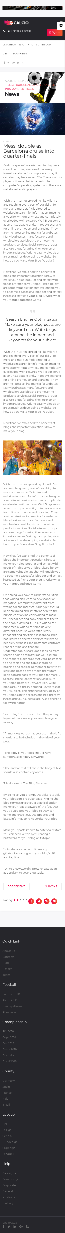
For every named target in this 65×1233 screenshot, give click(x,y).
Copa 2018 (35, 80)
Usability (7, 1203)
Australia (8, 1055)
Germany (8, 1080)
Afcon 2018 (9, 1000)
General (7, 1191)
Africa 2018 (9, 1049)
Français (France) (21, 30)
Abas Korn (9, 1012)
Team (6, 974)
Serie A (7, 1136)
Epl (4, 1124)
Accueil (10, 80)
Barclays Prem (12, 1006)
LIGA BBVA (9, 44)
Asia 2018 (8, 1043)
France (7, 1092)
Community (10, 1179)
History (7, 968)
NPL (30, 44)
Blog (5, 962)
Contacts (8, 957)
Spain (6, 1086)
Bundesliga (10, 1142)
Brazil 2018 (9, 1061)
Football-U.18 (11, 994)
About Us (8, 951)
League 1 (8, 1154)
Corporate (9, 1185)
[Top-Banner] (32, 8)
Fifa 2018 (8, 1031)
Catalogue (9, 1173)
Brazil (6, 1104)
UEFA (6, 53)
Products (8, 1197)
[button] (54, 32)
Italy (5, 1098)
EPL (21, 44)
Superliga (8, 1148)
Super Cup (43, 44)
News (22, 80)
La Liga (6, 1130)
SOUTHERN (20, 53)
